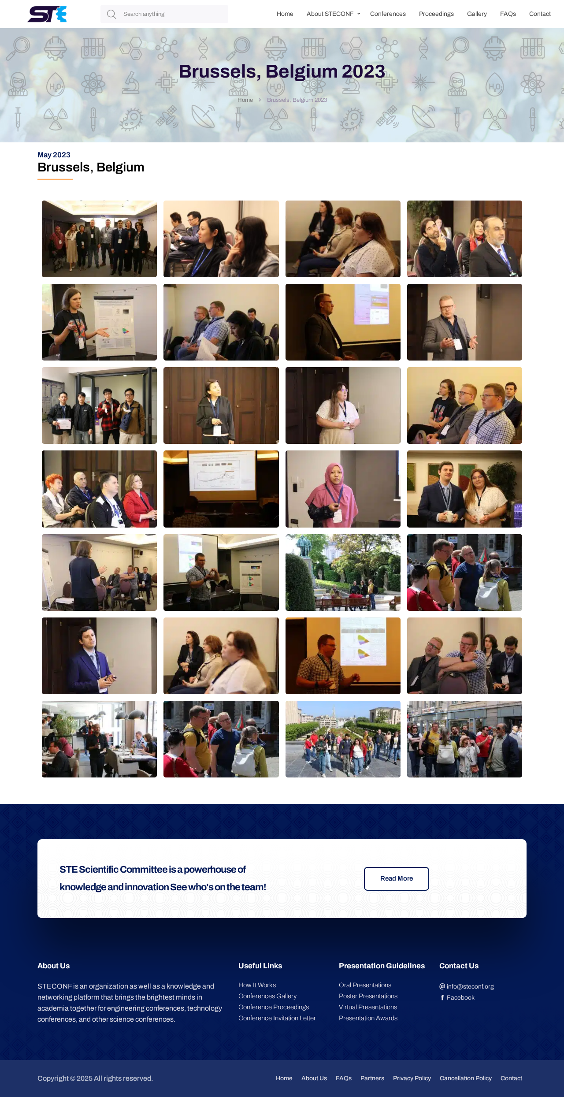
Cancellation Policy (466, 1078)
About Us (314, 1078)
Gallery (477, 14)
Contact (540, 14)
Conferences (388, 14)
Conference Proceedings (273, 1007)
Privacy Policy (412, 1078)
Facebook (460, 997)
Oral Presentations (365, 985)
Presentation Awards (368, 1018)
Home (285, 14)
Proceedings (436, 14)
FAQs (508, 14)
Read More (396, 878)
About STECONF (330, 14)
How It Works (257, 985)
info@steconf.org (469, 986)
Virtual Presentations (368, 1007)
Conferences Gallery (267, 996)
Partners (372, 1078)
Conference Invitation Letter (277, 1018)
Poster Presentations (368, 996)
